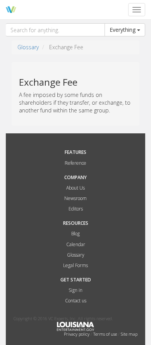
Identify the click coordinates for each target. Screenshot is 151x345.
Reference (75, 163)
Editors (76, 208)
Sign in (75, 290)
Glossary (28, 47)
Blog (75, 233)
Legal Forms (75, 265)
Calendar (75, 244)
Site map (129, 334)
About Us (75, 188)
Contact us (75, 300)
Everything (123, 29)
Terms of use (105, 334)
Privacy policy (77, 334)
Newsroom (75, 198)
